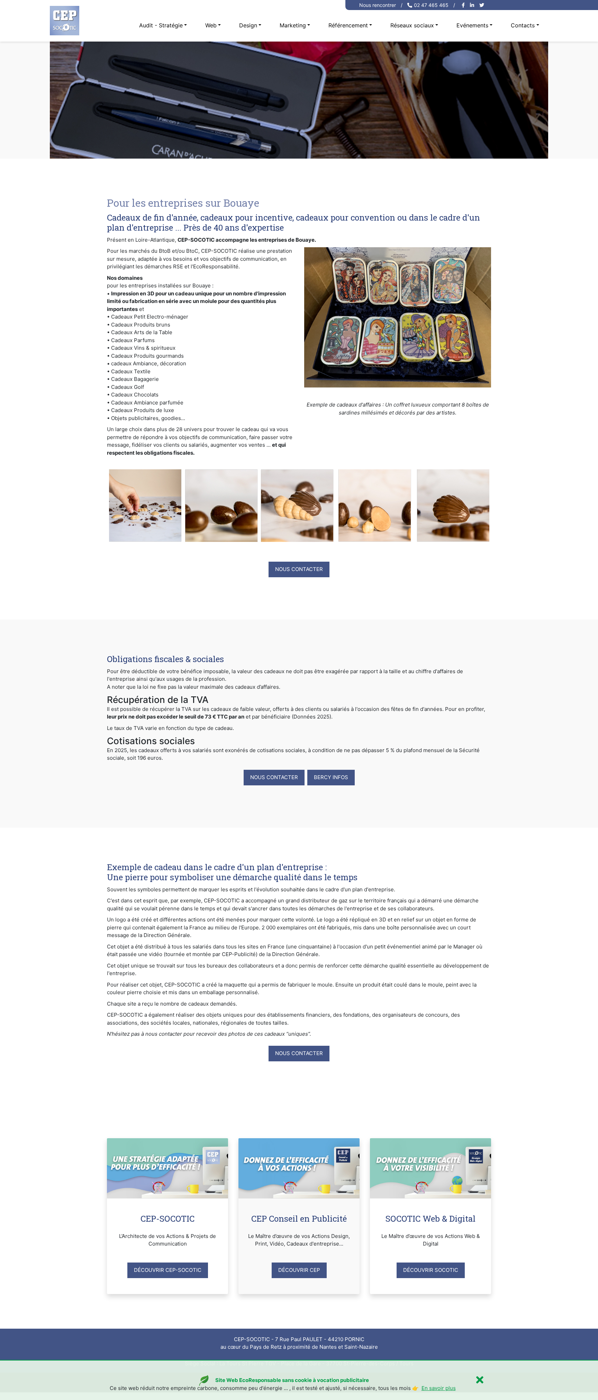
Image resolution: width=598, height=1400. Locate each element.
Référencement (348, 25)
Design (248, 25)
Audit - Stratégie (161, 25)
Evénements (472, 25)
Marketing (293, 25)
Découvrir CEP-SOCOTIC (167, 1270)
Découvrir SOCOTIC (430, 1270)
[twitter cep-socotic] (483, 5)
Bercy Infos (331, 777)
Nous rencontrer (377, 5)
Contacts (523, 25)
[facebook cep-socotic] (464, 5)
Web (211, 25)
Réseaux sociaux (412, 25)
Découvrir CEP (299, 1270)
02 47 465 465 (431, 5)
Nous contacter (299, 569)
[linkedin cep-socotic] (473, 5)
